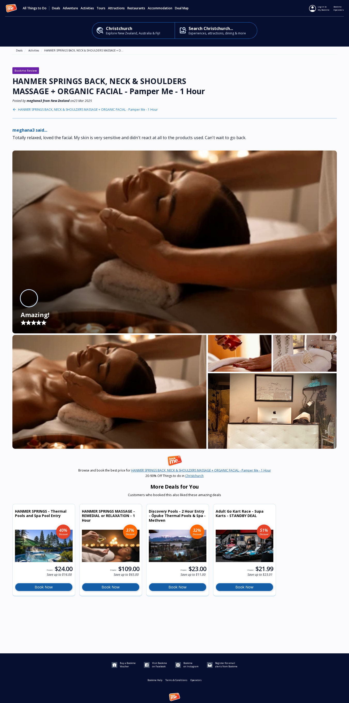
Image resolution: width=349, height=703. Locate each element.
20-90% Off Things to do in (174, 476)
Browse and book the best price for (174, 470)
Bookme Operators (339, 8)
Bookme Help (155, 680)
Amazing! (35, 314)
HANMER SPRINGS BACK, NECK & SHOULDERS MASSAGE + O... (83, 50)
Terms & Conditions (176, 680)
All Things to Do (34, 8)
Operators (195, 680)
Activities (33, 50)
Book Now (44, 587)
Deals (56, 8)
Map (185, 8)
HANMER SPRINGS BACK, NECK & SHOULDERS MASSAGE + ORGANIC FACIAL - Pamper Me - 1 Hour (88, 110)
